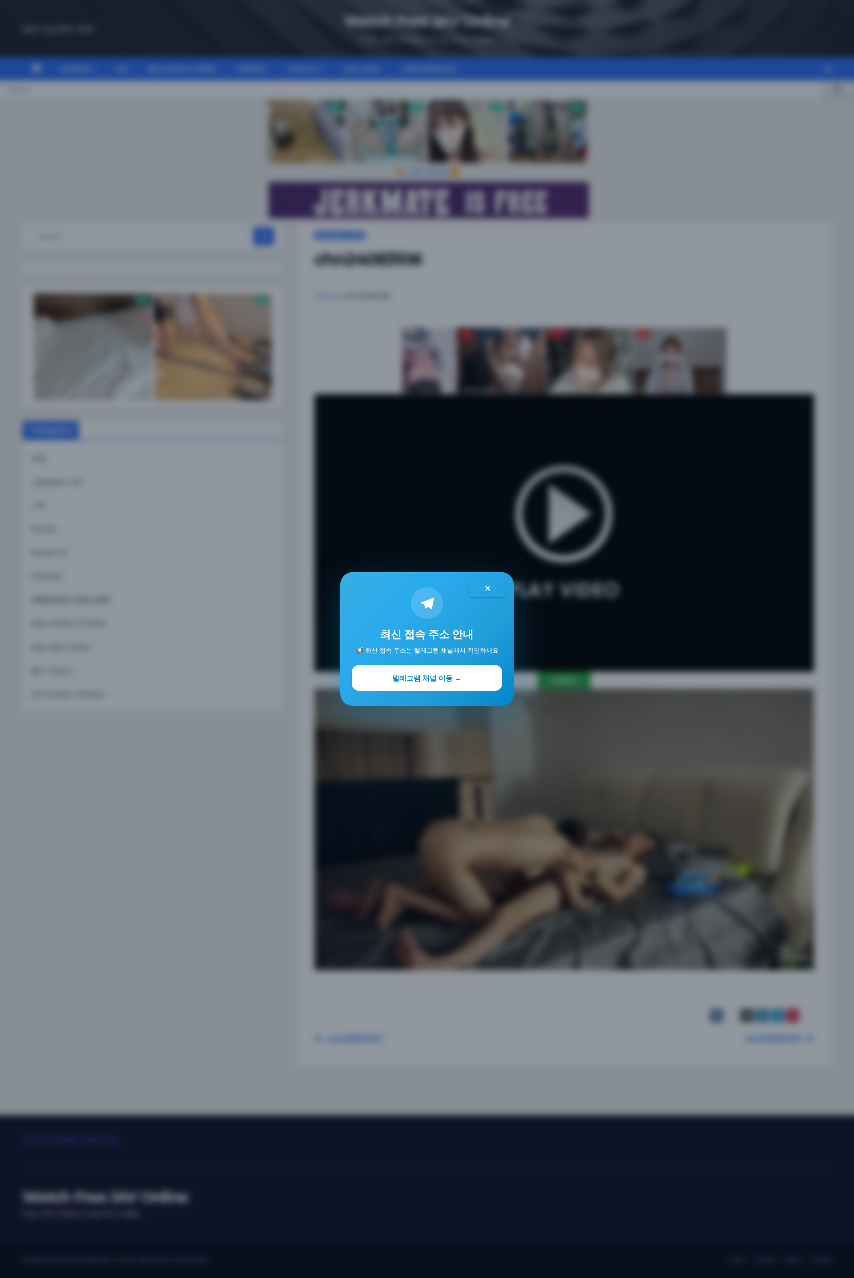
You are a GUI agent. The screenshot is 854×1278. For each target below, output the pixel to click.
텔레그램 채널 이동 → (427, 678)
